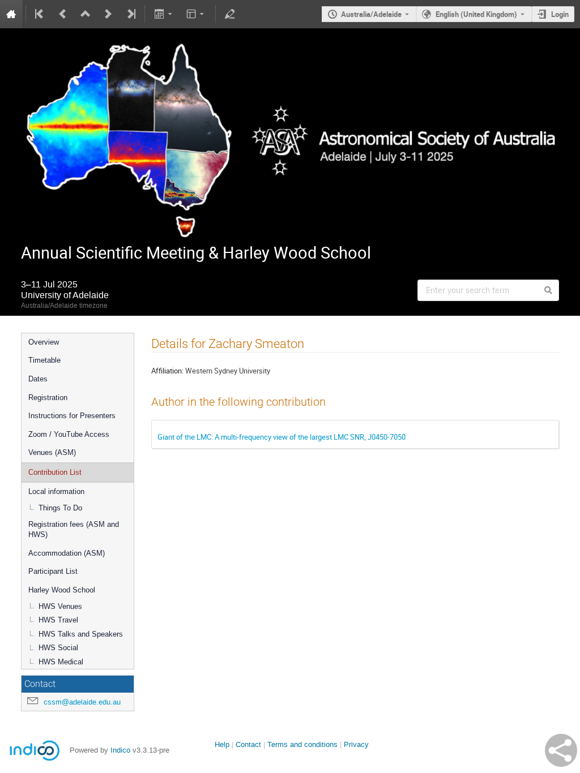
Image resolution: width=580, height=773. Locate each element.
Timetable (44, 360)
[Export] (164, 14)
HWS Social (58, 647)
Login (560, 14)
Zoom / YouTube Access (68, 434)
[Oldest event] (40, 14)
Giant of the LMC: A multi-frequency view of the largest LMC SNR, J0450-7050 (281, 437)
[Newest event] (130, 14)
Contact (248, 744)
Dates (38, 379)
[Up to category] (85, 14)
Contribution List (55, 472)
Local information (56, 491)
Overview (43, 342)
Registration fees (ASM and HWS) (73, 529)
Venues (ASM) (52, 452)
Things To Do (60, 508)
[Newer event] (108, 14)
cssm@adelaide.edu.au (82, 702)
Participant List (53, 571)
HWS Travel (58, 620)
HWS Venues (60, 606)
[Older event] (63, 14)
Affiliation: (167, 371)
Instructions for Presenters (72, 415)
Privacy (356, 744)
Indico (120, 750)
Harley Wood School (61, 590)
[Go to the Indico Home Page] (11, 14)
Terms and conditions (302, 744)
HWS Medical (61, 662)
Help (222, 744)
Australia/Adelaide (371, 14)
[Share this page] (561, 750)
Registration (47, 397)
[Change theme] (196, 14)
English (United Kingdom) (476, 14)
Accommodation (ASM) (66, 553)
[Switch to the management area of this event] (230, 14)
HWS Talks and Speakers (81, 634)
